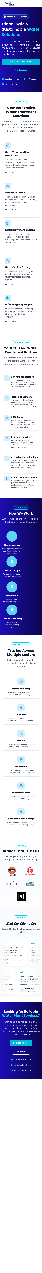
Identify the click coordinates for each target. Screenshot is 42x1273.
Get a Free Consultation (21, 61)
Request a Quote (21, 1043)
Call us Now (21, 1051)
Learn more (9, 172)
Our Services (21, 70)
